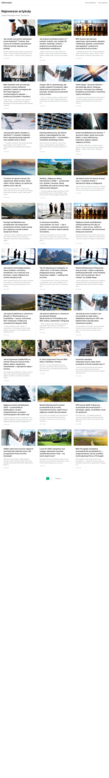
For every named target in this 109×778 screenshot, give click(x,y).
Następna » (58, 478)
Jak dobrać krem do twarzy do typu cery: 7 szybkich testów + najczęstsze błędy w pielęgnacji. (90, 180)
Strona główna (103, 3)
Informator (6, 2)
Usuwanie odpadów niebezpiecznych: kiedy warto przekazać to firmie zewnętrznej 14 (90, 361)
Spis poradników (90, 3)
